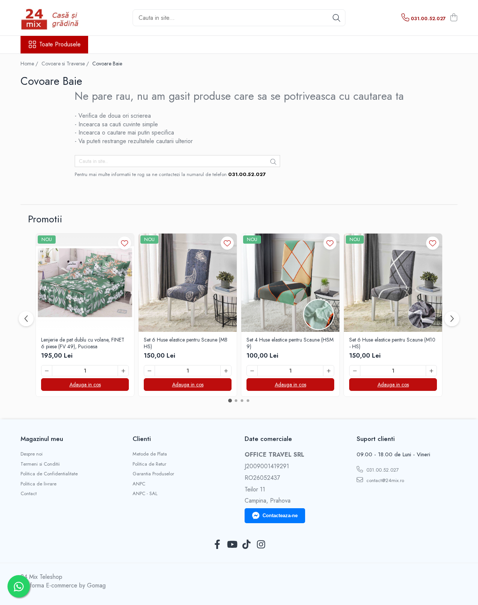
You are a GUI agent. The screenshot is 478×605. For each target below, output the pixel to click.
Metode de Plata (150, 454)
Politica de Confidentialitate (49, 473)
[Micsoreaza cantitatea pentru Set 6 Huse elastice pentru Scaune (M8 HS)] (149, 370)
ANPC (139, 484)
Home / (30, 63)
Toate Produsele (60, 44)
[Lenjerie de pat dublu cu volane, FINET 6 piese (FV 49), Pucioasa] (85, 283)
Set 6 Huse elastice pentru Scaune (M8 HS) (185, 343)
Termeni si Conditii (40, 464)
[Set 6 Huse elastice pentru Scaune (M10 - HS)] (393, 283)
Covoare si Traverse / (65, 63)
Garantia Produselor (153, 473)
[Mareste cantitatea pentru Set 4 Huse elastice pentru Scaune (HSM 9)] (328, 370)
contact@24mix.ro (384, 480)
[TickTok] (246, 545)
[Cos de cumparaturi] (453, 17)
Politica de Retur (149, 464)
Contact (29, 493)
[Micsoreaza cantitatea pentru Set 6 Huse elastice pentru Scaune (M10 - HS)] (354, 370)
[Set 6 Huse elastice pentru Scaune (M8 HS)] (188, 283)
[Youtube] (231, 545)
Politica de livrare (38, 484)
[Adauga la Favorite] (124, 243)
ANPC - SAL (145, 493)
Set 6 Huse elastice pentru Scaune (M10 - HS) (392, 343)
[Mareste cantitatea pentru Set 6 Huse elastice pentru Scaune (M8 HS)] (226, 370)
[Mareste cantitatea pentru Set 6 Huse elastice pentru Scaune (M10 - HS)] (431, 370)
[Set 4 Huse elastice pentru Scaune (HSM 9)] (290, 283)
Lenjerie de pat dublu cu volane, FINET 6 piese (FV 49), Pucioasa (82, 343)
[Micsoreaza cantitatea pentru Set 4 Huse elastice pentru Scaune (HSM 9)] (252, 370)
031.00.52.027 (382, 469)
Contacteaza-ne (280, 515)
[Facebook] (217, 545)
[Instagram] (260, 545)
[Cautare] (336, 17)
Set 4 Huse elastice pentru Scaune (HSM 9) (289, 343)
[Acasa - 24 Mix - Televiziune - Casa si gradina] (58, 18)
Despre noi (32, 454)
